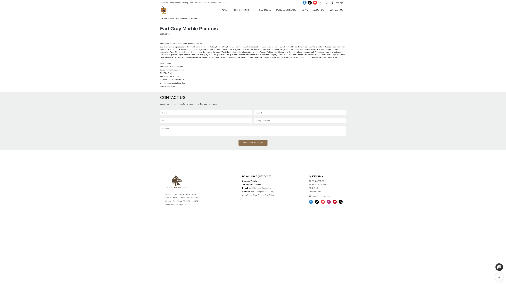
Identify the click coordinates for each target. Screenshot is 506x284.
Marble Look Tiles (167, 86)
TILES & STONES (241, 10)
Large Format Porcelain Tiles (172, 70)
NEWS (304, 10)
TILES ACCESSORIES (318, 185)
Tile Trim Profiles (167, 73)
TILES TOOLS (264, 10)
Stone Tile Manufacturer (193, 43)
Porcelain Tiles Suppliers (170, 76)
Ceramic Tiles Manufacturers (172, 80)
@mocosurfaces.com (262, 188)
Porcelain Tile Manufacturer (171, 66)
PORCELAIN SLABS (286, 10)
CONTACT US (336, 10)
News (171, 18)
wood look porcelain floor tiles (172, 83)
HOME (224, 10)
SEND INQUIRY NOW (253, 142)
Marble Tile (176, 43)
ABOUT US (318, 10)
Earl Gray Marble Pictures (186, 18)
